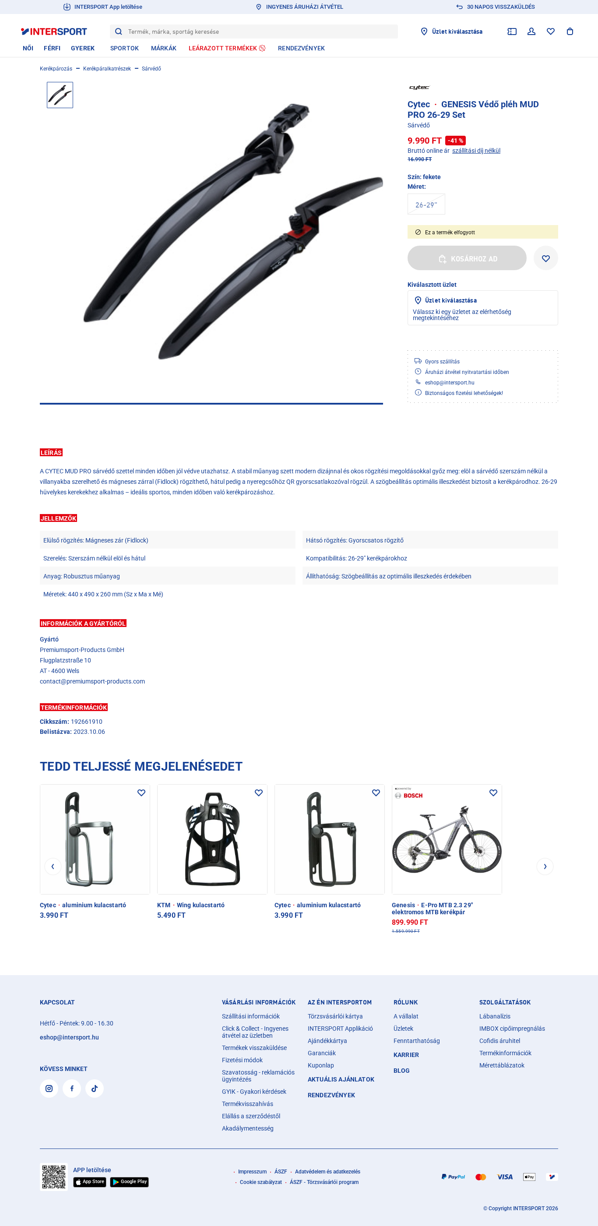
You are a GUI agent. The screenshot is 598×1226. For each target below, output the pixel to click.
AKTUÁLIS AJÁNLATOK (341, 1079)
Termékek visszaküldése (254, 1047)
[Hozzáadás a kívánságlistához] (546, 258)
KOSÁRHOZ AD (474, 258)
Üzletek (403, 1028)
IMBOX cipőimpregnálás (512, 1028)
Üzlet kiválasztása (451, 300)
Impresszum (252, 1172)
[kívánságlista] (550, 31)
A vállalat (406, 1016)
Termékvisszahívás (247, 1103)
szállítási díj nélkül (476, 150)
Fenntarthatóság (417, 1040)
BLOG (402, 1070)
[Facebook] (72, 1088)
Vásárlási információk (258, 1002)
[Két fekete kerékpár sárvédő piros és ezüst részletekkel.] (233, 231)
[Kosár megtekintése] (570, 31)
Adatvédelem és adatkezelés (327, 1172)
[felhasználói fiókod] (531, 31)
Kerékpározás (56, 69)
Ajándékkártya (327, 1040)
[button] (299, 452)
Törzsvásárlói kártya (335, 1016)
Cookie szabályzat (261, 1182)
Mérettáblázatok (501, 1065)
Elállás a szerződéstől (251, 1116)
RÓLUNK (406, 1002)
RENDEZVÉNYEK (331, 1095)
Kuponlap (321, 1065)
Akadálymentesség (248, 1128)
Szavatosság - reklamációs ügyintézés (258, 1076)
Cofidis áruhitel (499, 1040)
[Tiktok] (94, 1088)
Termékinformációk (505, 1053)
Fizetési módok (242, 1060)
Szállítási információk (251, 1016)
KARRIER (406, 1054)
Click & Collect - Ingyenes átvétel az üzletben (255, 1032)
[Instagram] (49, 1088)
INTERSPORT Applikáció (340, 1028)
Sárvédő (151, 69)
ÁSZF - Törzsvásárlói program (324, 1182)
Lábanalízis (494, 1016)
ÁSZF (280, 1172)
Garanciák (322, 1053)
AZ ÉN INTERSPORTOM (340, 1002)
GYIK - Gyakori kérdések (254, 1091)
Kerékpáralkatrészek (107, 69)
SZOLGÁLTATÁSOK (505, 1002)
